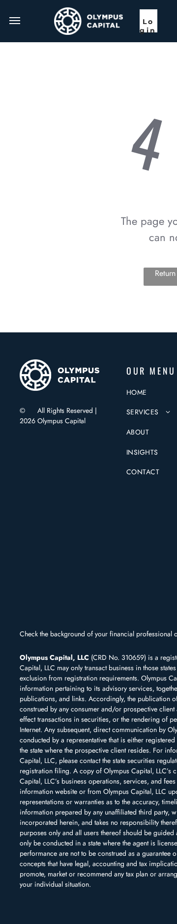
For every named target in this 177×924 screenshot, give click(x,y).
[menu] (15, 20)
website (66, 791)
